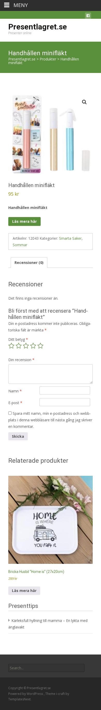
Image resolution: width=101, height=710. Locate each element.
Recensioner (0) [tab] (29, 262)
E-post (15, 402)
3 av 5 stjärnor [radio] (26, 346)
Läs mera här (24, 221)
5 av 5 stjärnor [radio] (40, 346)
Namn (15, 390)
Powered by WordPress (26, 694)
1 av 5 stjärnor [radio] (11, 346)
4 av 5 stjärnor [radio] (33, 346)
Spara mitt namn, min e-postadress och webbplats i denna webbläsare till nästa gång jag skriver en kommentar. (50, 420)
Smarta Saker (70, 238)
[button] (84, 102)
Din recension (21, 359)
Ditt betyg (18, 339)
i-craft (61, 694)
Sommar (20, 244)
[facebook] (88, 16)
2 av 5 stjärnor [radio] (19, 346)
